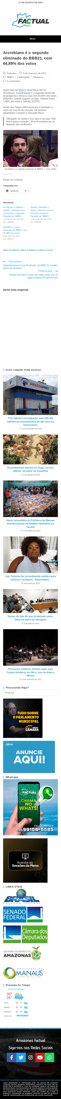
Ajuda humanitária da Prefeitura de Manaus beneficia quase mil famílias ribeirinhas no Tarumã (30, 523)
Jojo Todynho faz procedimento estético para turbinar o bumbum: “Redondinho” (30, 578)
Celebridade (23, 77)
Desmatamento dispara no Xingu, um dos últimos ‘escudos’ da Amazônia (30, 469)
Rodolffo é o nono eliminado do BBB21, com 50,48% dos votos (15, 230)
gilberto (41, 250)
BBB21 (10, 77)
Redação (11, 73)
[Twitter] (21, 1057)
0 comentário (13, 81)
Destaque (38, 77)
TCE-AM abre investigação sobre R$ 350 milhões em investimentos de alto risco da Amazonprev (30, 421)
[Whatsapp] (49, 1057)
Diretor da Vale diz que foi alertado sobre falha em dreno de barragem (30, 618)
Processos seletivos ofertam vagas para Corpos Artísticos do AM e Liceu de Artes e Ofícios (30, 672)
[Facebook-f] (11, 1057)
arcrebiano (14, 250)
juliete (49, 250)
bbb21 (23, 250)
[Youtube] (40, 1057)
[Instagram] (30, 1057)
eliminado (31, 250)
